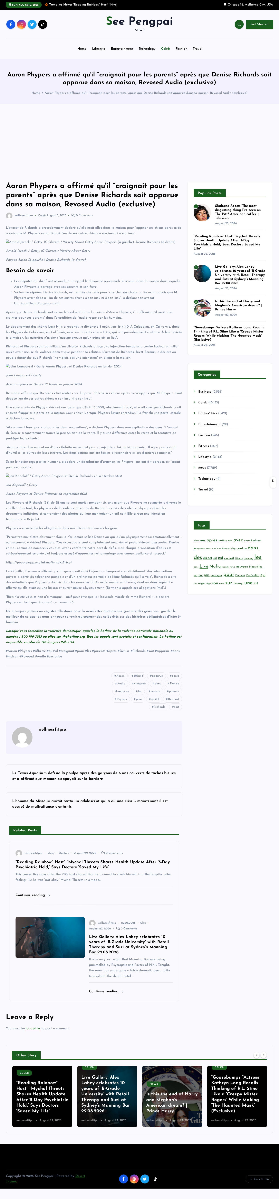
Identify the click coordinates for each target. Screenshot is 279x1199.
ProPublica (253, 575)
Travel (197, 48)
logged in (33, 1028)
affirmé (138, 675)
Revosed (173, 699)
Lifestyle (98, 48)
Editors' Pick (207, 413)
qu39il (155, 699)
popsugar (216, 575)
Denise (174, 683)
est (220, 558)
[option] (45, 1096)
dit (215, 558)
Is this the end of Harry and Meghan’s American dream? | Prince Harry (238, 305)
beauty (226, 549)
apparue (157, 675)
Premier (240, 575)
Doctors (64, 853)
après (175, 675)
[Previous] (256, 1055)
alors (196, 541)
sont (221, 583)
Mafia (215, 566)
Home (82, 48)
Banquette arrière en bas (207, 549)
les (140, 691)
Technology (147, 48)
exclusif (229, 558)
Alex (143, 923)
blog (233, 548)
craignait (140, 683)
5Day (51, 853)
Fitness (203, 446)
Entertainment (122, 48)
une (248, 583)
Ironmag (248, 558)
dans (158, 683)
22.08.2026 (128, 923)
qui (262, 575)
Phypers (122, 699)
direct (207, 558)
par (201, 575)
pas (206, 575)
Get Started (260, 24)
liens (196, 567)
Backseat (256, 541)
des (198, 557)
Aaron (120, 675)
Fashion (181, 48)
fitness (239, 558)
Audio (121, 683)
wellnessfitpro (24, 215)
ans (202, 540)
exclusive (123, 691)
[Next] (264, 1055)
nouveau (242, 566)
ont (195, 575)
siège (208, 584)
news (202, 467)
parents (174, 691)
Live (204, 566)
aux (230, 541)
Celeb (165, 48)
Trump (238, 583)
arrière (223, 540)
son (215, 583)
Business (204, 391)
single (201, 583)
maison (155, 691)
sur (228, 583)
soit (176, 707)
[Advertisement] (139, 142)
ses (195, 584)
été (256, 583)
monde (225, 567)
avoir (247, 541)
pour (139, 699)
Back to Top (261, 1179)
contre (242, 548)
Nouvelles (255, 566)
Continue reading (31, 895)
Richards (159, 707)
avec (238, 540)
